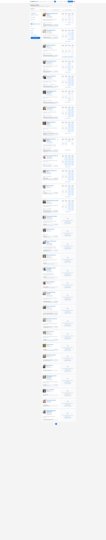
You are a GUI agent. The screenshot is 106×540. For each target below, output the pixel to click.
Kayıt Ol (61, 1)
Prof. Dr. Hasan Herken (51, 306)
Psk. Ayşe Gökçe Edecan (51, 400)
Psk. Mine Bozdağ (50, 185)
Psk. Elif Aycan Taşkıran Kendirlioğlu (51, 268)
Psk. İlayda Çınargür (50, 229)
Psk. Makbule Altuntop (51, 30)
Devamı (52, 20)
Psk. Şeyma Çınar (50, 344)
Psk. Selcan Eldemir (50, 389)
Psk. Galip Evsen (50, 365)
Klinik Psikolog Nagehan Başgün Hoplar (51, 411)
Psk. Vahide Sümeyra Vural (52, 318)
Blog (58, 1)
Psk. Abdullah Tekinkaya (51, 354)
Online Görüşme (49, 22)
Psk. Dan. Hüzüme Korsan (51, 107)
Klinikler (45, 1)
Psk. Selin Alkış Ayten (51, 281)
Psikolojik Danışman (49, 62)
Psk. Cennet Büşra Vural (51, 255)
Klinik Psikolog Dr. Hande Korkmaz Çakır (51, 92)
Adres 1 (44, 22)
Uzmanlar (41, 1)
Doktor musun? (70, 1)
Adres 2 (47, 69)
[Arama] (55, 1)
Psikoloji (48, 15)
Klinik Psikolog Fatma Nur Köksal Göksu (52, 376)
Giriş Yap (65, 1)
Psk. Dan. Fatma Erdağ (51, 76)
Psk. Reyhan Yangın (50, 45)
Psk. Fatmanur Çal (50, 331)
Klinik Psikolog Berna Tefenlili (52, 200)
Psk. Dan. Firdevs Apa (51, 61)
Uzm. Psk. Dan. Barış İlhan (51, 155)
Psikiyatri (48, 307)
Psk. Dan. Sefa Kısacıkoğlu (52, 216)
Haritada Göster (56, 24)
